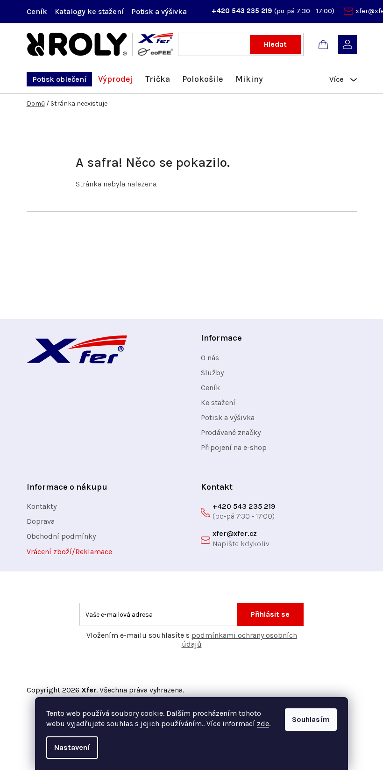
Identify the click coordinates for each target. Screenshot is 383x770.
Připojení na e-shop (234, 447)
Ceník (37, 11)
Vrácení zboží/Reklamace (69, 551)
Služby (212, 372)
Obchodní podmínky (61, 536)
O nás (210, 357)
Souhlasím (311, 719)
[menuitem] (59, 79)
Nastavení (72, 747)
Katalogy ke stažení (89, 11)
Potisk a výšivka (159, 11)
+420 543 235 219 (243, 11)
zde (263, 723)
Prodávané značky (231, 432)
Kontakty (42, 506)
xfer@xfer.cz (235, 533)
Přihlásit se (270, 614)
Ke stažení (218, 402)
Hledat (275, 44)
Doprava (41, 521)
